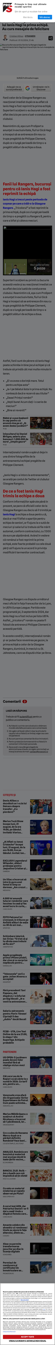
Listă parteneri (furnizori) (9, 1331)
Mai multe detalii (25, 1300)
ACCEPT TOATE (27, 1337)
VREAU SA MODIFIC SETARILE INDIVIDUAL (27, 1341)
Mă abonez (45, 17)
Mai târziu (28, 17)
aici (44, 1309)
